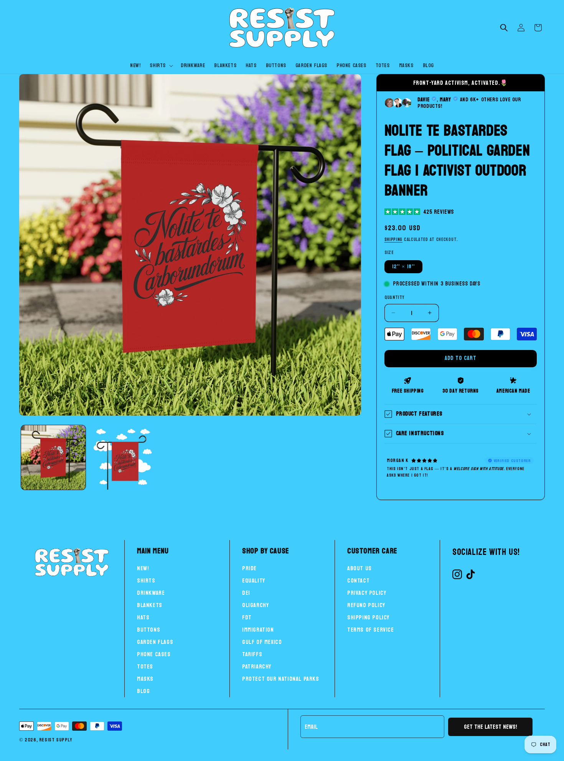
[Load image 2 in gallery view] (121, 457)
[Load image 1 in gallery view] (53, 457)
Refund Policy (366, 605)
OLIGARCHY (255, 605)
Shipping (393, 239)
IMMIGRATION (258, 629)
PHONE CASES (154, 654)
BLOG (143, 691)
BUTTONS (148, 629)
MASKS (145, 678)
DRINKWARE (151, 592)
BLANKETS (149, 605)
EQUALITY (253, 580)
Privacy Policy (366, 592)
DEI (246, 592)
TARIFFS (252, 654)
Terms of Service (370, 629)
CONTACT (358, 580)
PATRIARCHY (256, 666)
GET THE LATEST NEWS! (490, 726)
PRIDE (249, 568)
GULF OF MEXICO (262, 641)
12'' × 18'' (403, 266)
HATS (143, 617)
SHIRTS (146, 580)
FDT (247, 617)
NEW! (143, 568)
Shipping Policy (368, 617)
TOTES (145, 666)
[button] (160, 66)
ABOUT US (359, 568)
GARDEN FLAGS (155, 641)
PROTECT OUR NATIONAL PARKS (280, 678)
